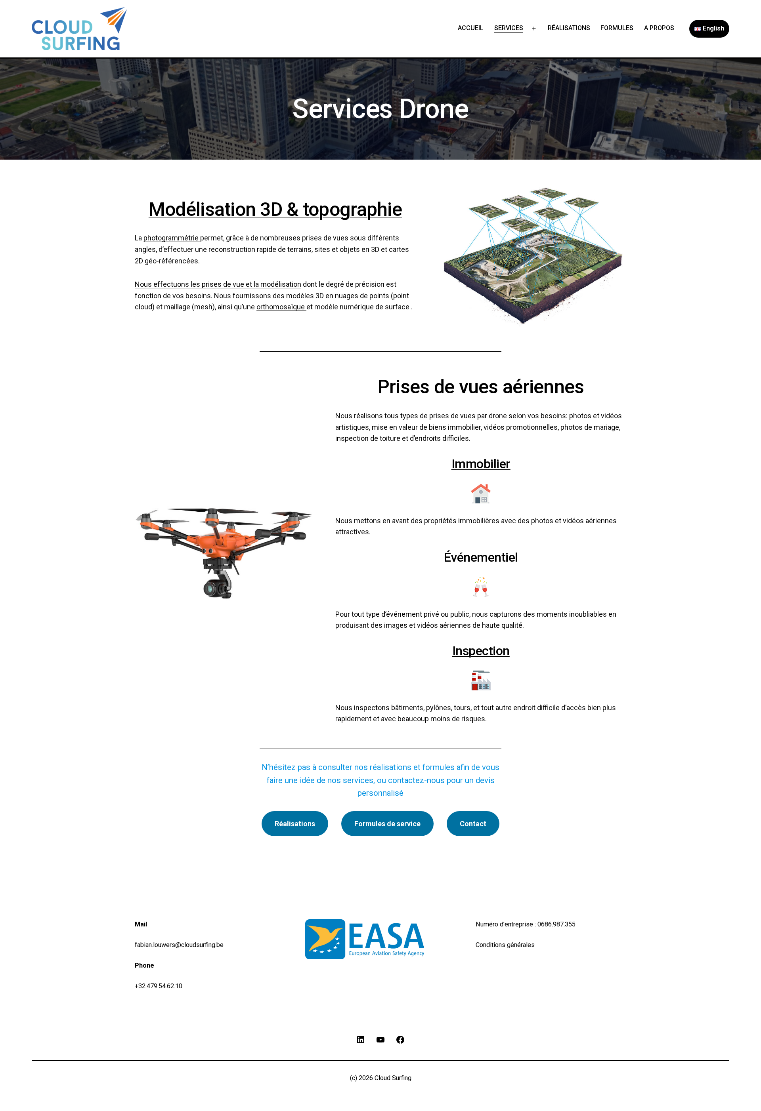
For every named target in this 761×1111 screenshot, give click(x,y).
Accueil (471, 28)
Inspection (481, 650)
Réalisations (569, 28)
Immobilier (481, 463)
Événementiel (481, 557)
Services (508, 28)
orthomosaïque (281, 307)
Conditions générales (505, 945)
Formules (616, 28)
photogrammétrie (171, 238)
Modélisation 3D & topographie (275, 209)
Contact (473, 823)
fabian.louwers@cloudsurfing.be (179, 945)
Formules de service (387, 823)
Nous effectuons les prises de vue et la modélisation (218, 284)
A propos (659, 28)
